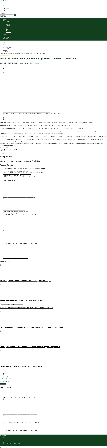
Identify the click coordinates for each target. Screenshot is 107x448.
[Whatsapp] (3, 70)
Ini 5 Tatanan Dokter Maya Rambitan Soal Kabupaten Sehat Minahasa (20, 176)
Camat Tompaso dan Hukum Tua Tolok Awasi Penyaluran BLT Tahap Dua (21, 161)
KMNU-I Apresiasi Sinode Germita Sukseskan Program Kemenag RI (19, 197)
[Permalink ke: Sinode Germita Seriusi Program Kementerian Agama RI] (14, 210)
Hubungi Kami (6, 442)
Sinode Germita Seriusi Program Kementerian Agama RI (16, 211)
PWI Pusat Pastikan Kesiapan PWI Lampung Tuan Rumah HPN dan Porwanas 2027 (23, 229)
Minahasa (33, 63)
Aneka (1, 63)
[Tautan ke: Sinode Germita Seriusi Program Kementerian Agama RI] (6, 404)
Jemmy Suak (14, 149)
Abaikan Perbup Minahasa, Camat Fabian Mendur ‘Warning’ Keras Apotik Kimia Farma (24, 168)
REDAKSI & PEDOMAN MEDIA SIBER (11, 443)
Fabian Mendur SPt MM (5, 149)
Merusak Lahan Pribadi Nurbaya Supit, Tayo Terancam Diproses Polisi (20, 214)
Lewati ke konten (4, 0)
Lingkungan (28, 63)
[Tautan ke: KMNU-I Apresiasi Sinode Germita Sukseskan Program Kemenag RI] (6, 396)
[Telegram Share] (3, 68)
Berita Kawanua (7, 63)
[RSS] (3, 153)
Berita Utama (15, 63)
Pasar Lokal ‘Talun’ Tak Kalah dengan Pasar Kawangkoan (17, 174)
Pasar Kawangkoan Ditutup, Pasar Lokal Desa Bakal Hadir (17, 175)
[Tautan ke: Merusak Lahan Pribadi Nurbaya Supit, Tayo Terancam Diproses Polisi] (6, 412)
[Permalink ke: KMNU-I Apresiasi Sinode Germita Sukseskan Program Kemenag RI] (14, 195)
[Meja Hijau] (3, 10)
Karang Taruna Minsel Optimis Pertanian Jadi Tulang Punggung (19, 160)
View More (3, 383)
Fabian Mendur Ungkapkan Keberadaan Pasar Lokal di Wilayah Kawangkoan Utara (23, 172)
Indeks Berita (22, 63)
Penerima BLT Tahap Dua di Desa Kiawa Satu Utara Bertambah (18, 171)
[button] (15, 15)
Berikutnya (5, 376)
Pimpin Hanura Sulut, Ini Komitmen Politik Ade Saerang (16, 258)
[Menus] (0, 2)
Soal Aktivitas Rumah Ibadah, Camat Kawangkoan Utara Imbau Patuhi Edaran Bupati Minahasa (26, 170)
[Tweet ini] (3, 67)
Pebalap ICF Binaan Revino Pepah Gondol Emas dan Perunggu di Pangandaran (22, 243)
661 (3, 375)
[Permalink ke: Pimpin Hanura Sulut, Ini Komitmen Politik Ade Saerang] (14, 256)
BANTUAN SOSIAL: (4, 55)
